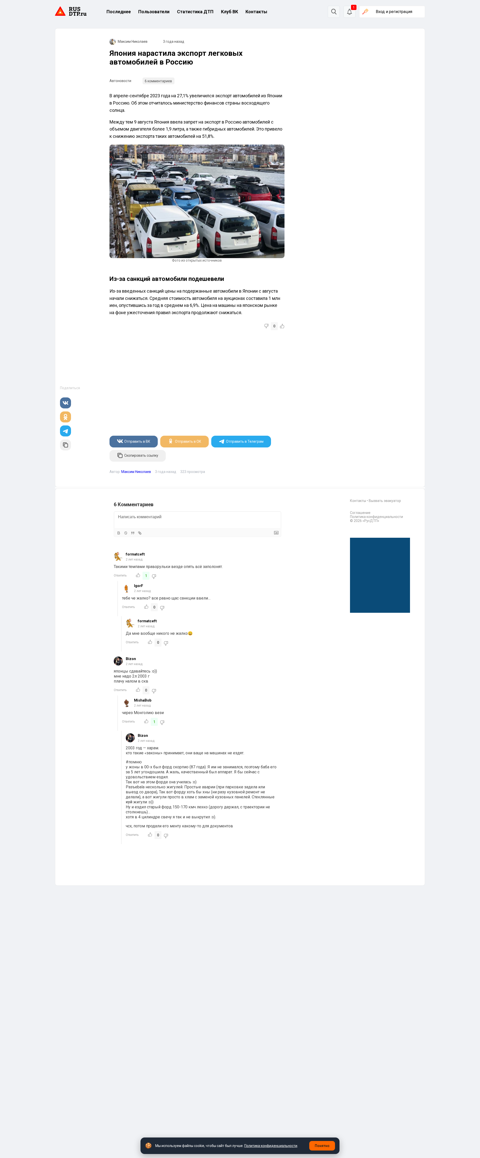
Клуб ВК (229, 11)
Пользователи (154, 11)
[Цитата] (132, 533)
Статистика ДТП (195, 11)
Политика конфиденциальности (376, 517)
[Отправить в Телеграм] (65, 430)
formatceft (135, 554)
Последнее (118, 11)
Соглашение (360, 513)
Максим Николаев (133, 42)
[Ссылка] (139, 533)
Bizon (131, 659)
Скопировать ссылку (141, 455)
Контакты (256, 11)
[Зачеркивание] (125, 533)
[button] (350, 12)
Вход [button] (394, 11)
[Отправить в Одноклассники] (65, 416)
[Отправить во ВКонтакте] (65, 402)
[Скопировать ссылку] (65, 444)
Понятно (322, 1146)
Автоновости (120, 81)
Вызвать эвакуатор (385, 501)
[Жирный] (118, 533)
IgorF (138, 586)
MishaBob (143, 700)
